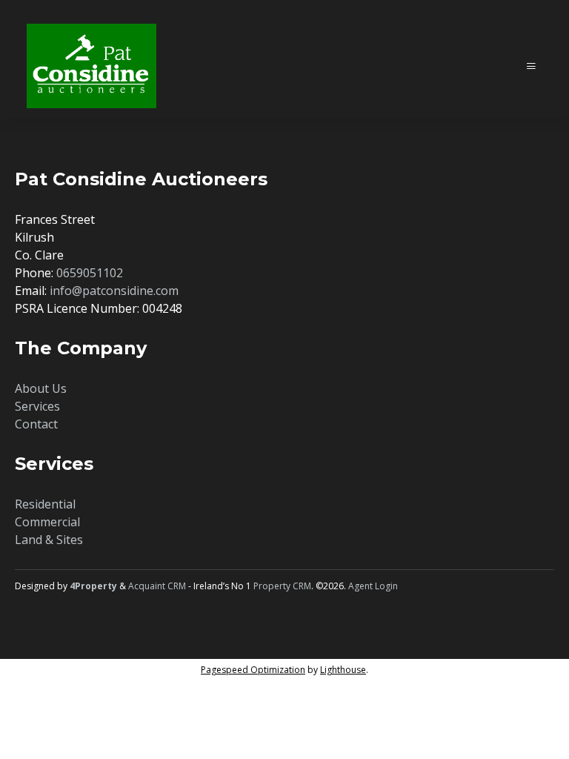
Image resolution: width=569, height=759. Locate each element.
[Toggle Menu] (522, 59)
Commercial (47, 522)
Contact (36, 424)
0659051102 (89, 273)
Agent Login (373, 586)
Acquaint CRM (157, 586)
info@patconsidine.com (114, 290)
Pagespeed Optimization (253, 669)
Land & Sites (49, 539)
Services (37, 406)
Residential (45, 504)
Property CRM (282, 586)
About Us (41, 388)
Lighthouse (343, 669)
